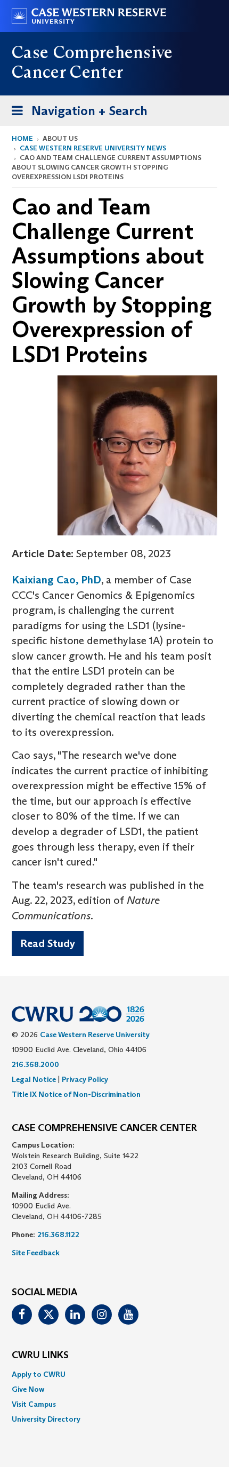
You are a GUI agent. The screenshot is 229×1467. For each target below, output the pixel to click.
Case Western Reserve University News (93, 148)
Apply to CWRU (39, 1374)
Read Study (47, 943)
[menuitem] (114, 1374)
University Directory (46, 1419)
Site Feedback (36, 1252)
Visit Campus (34, 1404)
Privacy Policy (85, 1079)
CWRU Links (40, 1355)
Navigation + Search (76, 114)
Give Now (28, 1389)
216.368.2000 (35, 1064)
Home (22, 138)
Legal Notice (34, 1079)
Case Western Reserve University (95, 1034)
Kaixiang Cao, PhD (56, 579)
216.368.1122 (58, 1234)
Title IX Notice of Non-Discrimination (76, 1094)
